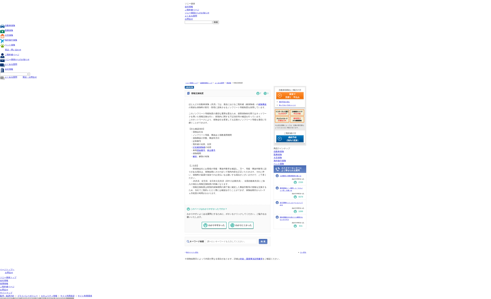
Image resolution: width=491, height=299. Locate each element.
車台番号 (211, 150)
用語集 (228, 83)
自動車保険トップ (206, 83)
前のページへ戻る (192, 252)
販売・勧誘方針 (7, 296)
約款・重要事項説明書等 (251, 259)
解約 (195, 156)
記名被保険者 (199, 147)
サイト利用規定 (67, 296)
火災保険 (9, 35)
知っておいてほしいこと (287, 105)
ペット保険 (10, 45)
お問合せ (189, 19)
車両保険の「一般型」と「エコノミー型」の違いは (291, 189)
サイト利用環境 (85, 296)
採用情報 (4, 284)
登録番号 (201, 150)
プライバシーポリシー (27, 296)
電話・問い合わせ (13, 50)
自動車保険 (10, 25)
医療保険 (9, 30)
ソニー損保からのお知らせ (197, 13)
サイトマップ (6, 293)
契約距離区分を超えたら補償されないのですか (291, 218)
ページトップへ (7, 269)
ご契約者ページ (192, 10)
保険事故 (262, 104)
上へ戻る (303, 252)
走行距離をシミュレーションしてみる (291, 204)
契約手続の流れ (284, 102)
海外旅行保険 (11, 40)
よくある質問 (191, 16)
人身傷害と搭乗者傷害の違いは (290, 176)
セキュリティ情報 (49, 296)
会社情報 (189, 7)
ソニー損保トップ (191, 83)
